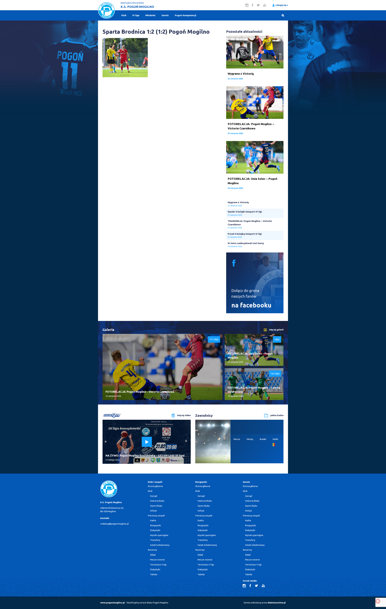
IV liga (135, 15)
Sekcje (153, 510)
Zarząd (153, 496)
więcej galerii (276, 329)
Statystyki (155, 530)
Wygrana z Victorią (238, 202)
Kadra (153, 520)
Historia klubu (157, 501)
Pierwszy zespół (156, 515)
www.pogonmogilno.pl (112, 602)
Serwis (165, 15)
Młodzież (150, 15)
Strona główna (155, 486)
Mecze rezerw (157, 559)
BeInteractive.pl (277, 602)
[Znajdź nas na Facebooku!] (254, 312)
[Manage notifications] (377, 601)
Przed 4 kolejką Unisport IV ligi (245, 234)
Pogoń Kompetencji (185, 15)
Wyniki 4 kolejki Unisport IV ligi (245, 211)
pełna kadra (276, 415)
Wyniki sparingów (159, 535)
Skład (152, 554)
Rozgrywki (155, 525)
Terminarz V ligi (158, 564)
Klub (123, 15)
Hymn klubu (156, 505)
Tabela (153, 574)
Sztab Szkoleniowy (159, 545)
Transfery (155, 540)
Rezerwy (152, 550)
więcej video (184, 415)
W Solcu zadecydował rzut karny (246, 243)
